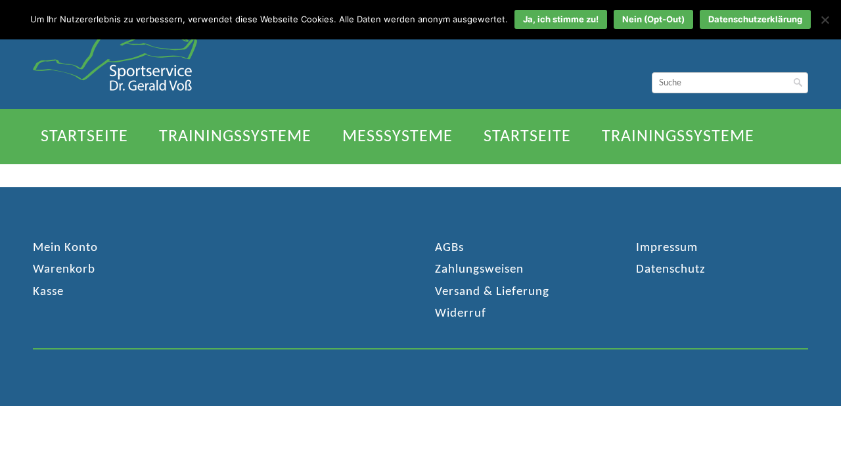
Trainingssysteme (235, 137)
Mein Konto (65, 248)
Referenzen (236, 176)
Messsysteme (397, 137)
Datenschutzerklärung (755, 19)
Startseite (84, 137)
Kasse (48, 292)
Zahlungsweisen (479, 269)
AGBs (449, 248)
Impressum (667, 248)
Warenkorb (64, 269)
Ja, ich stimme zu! (561, 19)
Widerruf (460, 313)
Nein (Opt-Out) (653, 19)
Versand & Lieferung (492, 292)
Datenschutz (671, 269)
